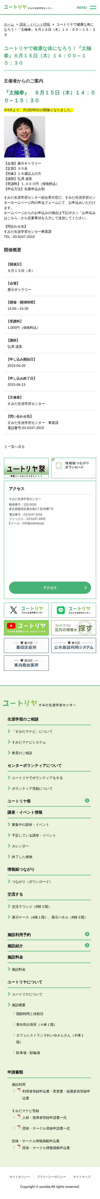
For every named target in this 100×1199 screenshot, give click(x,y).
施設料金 (18, 969)
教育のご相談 (22, 753)
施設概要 (18, 1005)
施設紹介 (15, 946)
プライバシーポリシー (51, 1177)
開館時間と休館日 (29, 1014)
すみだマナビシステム (29, 742)
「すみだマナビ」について (32, 731)
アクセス (50, 588)
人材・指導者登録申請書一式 (44, 1118)
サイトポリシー (19, 1177)
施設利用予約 (19, 935)
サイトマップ (82, 1177)
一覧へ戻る (16, 446)
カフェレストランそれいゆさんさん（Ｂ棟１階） (50, 1038)
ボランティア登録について (32, 788)
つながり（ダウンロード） (32, 882)
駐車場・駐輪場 (28, 1053)
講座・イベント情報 (34, 24)
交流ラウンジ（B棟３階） (31, 906)
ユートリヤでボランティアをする (37, 778)
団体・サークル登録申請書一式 (46, 1128)
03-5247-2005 (35, 519)
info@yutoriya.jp (33, 523)
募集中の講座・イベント (30, 825)
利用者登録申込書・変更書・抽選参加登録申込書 (56, 1094)
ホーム (9, 24)
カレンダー (20, 846)
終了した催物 (22, 857)
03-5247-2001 (33, 514)
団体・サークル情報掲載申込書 (46, 1148)
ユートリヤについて (27, 994)
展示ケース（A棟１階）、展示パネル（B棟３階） (50, 917)
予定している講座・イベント (34, 835)
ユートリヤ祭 (19, 801)
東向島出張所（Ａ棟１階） (36, 1024)
